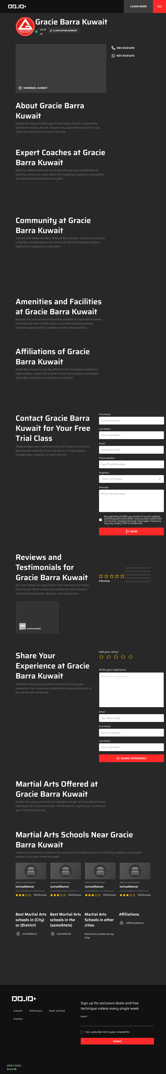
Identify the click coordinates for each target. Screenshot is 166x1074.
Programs (104, 473)
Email (102, 443)
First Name (104, 414)
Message (104, 487)
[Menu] (159, 6)
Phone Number (106, 458)
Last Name (104, 429)
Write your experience (112, 669)
